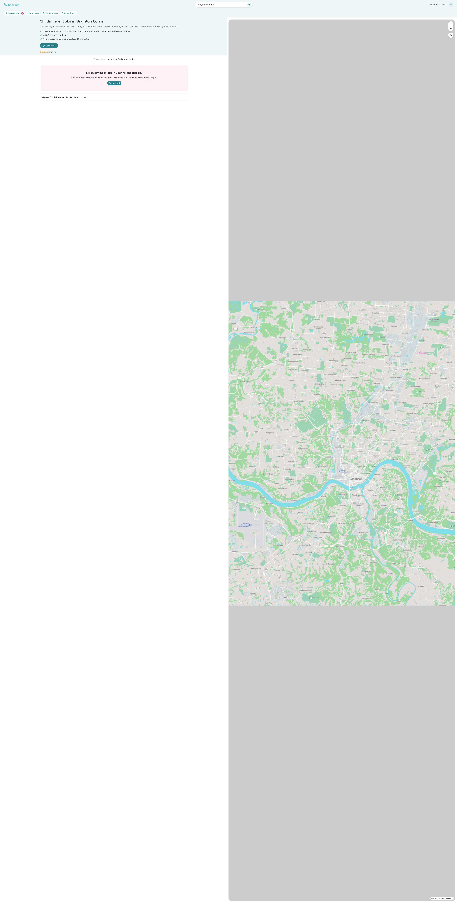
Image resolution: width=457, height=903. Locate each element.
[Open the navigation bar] (451, 4)
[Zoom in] (450, 23)
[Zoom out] (450, 28)
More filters (69, 13)
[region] (341, 460)
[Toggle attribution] (452, 898)
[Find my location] (450, 35)
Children (34, 13)
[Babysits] (11, 4)
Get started (114, 83)
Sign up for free (48, 45)
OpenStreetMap (445, 898)
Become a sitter (437, 4)
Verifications (51, 13)
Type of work (15, 13)
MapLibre (434, 898)
